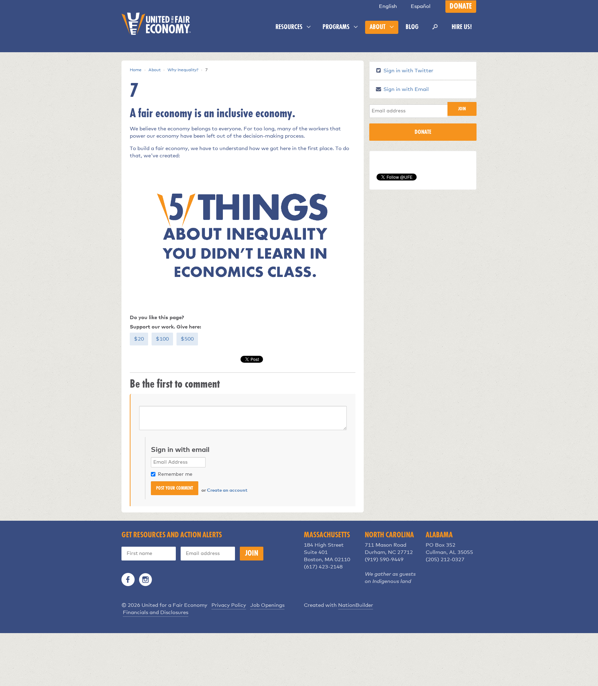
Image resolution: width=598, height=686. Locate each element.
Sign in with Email (405, 89)
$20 (139, 339)
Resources (289, 27)
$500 (187, 339)
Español (421, 6)
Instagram (145, 579)
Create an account (227, 490)
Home (136, 70)
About (378, 27)
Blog (412, 27)
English (388, 6)
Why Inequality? (182, 70)
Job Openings (267, 605)
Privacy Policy (228, 605)
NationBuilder (355, 605)
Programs (337, 27)
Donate (461, 6)
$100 (162, 339)
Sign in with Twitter (407, 70)
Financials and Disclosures (155, 612)
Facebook (128, 579)
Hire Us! (462, 27)
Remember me (175, 474)
